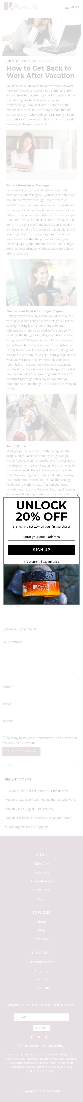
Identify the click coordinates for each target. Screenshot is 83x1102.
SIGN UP (41, 549)
